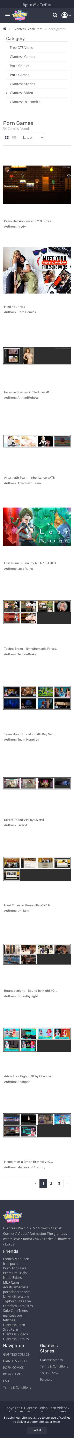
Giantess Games (22, 56)
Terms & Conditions (17, 1387)
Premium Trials (15, 1273)
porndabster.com (16, 1292)
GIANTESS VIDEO (15, 1361)
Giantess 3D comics (25, 102)
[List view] (14, 138)
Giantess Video (21, 92)
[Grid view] (6, 138)
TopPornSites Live (17, 1301)
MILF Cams (11, 1282)
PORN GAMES (12, 1374)
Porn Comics (20, 65)
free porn (10, 1263)
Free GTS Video (21, 47)
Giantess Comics (16, 1339)
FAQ (6, 1381)
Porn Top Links (14, 1268)
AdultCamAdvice (15, 1287)
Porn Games (19, 75)
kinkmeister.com (16, 1296)
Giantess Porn (14, 1325)
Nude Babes (12, 1277)
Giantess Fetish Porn (28, 29)
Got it (36, 1430)
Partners (46, 1379)
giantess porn (13, 1315)
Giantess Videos (15, 1334)
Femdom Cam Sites (18, 1306)
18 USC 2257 (49, 1373)
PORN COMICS (13, 1367)
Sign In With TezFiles (37, 4)
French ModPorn (16, 1259)
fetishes (9, 1320)
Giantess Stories (22, 84)
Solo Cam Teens (15, 1310)
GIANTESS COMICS (16, 1354)
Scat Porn (10, 1329)
